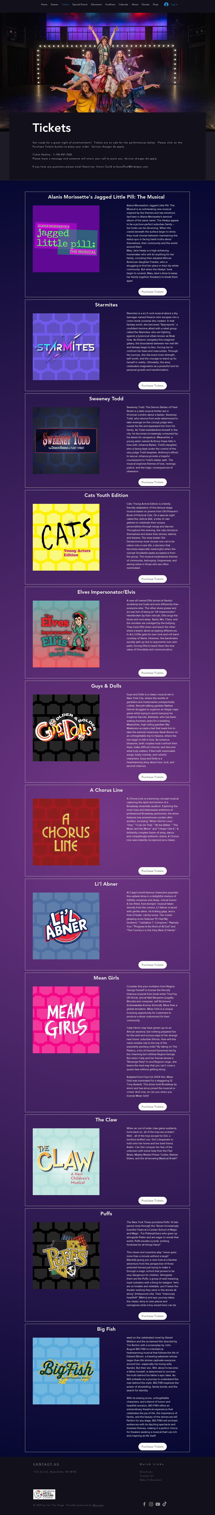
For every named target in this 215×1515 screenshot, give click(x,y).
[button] (185, 3)
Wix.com (98, 1505)
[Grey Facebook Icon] (144, 1504)
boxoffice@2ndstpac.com (132, 166)
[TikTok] (164, 1504)
